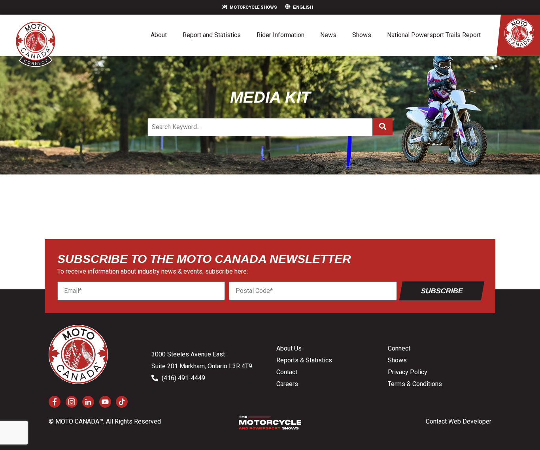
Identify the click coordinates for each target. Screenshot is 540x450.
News (328, 35)
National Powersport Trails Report (434, 35)
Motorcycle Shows (253, 7)
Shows (361, 35)
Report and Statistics (212, 35)
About (159, 35)
